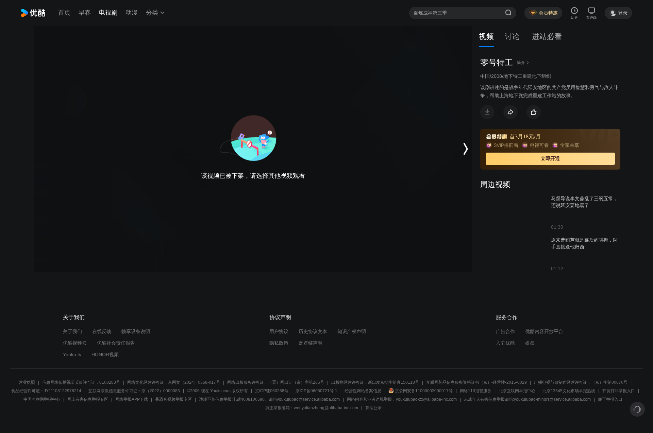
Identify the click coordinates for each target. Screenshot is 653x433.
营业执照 (27, 382)
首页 (64, 12)
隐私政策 (278, 343)
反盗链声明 (310, 343)
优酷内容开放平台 (544, 331)
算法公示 (373, 407)
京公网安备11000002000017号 (424, 390)
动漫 (131, 12)
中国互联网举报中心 (41, 399)
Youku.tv (72, 354)
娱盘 (530, 343)
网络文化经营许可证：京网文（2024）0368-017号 (173, 382)
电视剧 (108, 12)
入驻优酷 (505, 343)
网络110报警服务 (475, 390)
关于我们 (72, 331)
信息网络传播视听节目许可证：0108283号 (81, 382)
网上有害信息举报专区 (87, 399)
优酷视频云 (75, 343)
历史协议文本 (313, 331)
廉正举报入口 (610, 399)
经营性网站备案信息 (363, 390)
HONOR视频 (105, 354)
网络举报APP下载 (131, 399)
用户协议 (278, 331)
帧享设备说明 (135, 331)
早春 (85, 12)
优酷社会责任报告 (116, 343)
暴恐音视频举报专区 (173, 399)
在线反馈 (101, 331)
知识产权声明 (351, 331)
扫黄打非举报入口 (618, 390)
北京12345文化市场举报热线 (568, 390)
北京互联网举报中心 (517, 390)
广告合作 (505, 331)
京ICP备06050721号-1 (316, 390)
